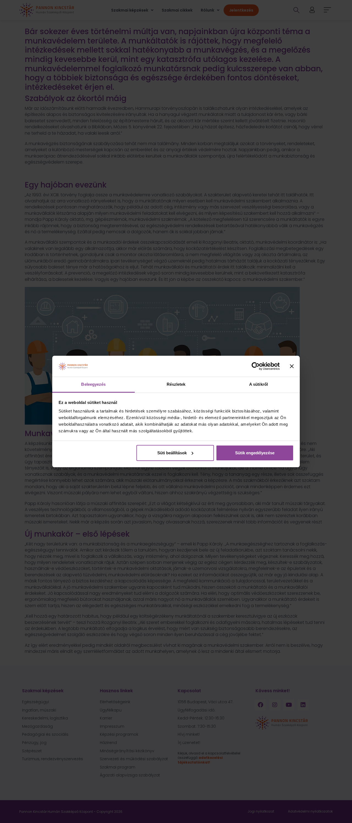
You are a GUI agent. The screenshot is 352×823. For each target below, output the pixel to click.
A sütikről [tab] (258, 384)
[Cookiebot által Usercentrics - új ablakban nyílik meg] (256, 366)
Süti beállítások (172, 452)
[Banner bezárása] (292, 366)
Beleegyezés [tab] (93, 384)
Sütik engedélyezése (254, 452)
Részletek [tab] (176, 384)
